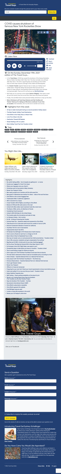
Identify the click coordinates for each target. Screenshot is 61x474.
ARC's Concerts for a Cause (14, 200)
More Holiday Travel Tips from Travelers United (19, 124)
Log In (54, 466)
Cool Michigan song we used (14, 289)
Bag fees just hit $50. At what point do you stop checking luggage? (25, 242)
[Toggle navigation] (54, 18)
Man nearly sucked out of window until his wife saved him (22, 192)
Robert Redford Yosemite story (15, 273)
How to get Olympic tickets (14, 263)
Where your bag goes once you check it (17, 186)
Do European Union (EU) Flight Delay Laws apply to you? (22, 246)
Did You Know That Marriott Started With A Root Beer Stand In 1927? (25, 244)
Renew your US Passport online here (16, 293)
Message (10, 398)
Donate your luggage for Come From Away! (18, 184)
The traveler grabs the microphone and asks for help (21, 215)
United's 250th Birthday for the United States (19, 213)
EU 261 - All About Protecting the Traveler (18, 219)
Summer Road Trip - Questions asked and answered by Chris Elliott (25, 221)
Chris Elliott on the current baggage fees (18, 196)
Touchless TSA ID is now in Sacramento (17, 227)
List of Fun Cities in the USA (14, 117)
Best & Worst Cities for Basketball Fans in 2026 (19, 236)
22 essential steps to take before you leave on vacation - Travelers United (27, 248)
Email (9, 385)
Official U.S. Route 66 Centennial (15, 267)
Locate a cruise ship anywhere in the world (18, 291)
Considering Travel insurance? (15, 211)
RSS (50, 65)
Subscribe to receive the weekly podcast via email (22, 414)
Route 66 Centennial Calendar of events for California (21, 225)
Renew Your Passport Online (14, 190)
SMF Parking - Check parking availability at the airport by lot (23, 275)
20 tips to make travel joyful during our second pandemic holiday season (26, 110)
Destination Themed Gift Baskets (16, 119)
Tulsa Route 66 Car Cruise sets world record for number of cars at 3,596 (26, 223)
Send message (10, 418)
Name (9, 378)
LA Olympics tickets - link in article (16, 217)
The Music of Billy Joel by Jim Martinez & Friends (20, 209)
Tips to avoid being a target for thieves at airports (20, 250)
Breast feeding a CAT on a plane (15, 121)
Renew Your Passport (12, 265)
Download (51, 59)
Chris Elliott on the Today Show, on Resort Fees (19, 114)
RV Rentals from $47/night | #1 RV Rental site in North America (23, 232)
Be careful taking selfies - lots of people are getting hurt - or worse (25, 182)
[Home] (11, 4)
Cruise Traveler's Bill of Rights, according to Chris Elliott (22, 203)
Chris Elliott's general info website (16, 287)
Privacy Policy (41, 466)
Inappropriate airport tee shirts (15, 230)
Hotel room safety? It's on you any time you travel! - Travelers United (25, 271)
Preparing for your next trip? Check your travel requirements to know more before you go (31, 269)
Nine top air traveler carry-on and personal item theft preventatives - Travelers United (30, 238)
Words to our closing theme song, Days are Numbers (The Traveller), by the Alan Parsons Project (21, 278)
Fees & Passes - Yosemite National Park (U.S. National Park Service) (25, 256)
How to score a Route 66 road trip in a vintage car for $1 (22, 234)
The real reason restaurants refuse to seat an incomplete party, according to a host (29, 254)
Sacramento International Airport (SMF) (17, 283)
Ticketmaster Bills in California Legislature (18, 198)
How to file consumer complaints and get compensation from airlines (25, 240)
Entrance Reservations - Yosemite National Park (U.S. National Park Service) (27, 261)
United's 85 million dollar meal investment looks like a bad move (24, 207)
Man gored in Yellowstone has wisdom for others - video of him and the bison (27, 194)
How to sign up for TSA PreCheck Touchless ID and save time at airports (26, 252)
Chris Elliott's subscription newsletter (17, 285)
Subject (10, 392)
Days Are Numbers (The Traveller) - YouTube (19, 281)
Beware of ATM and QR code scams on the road (20, 205)
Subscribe (52, 12)
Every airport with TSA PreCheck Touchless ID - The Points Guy (24, 259)
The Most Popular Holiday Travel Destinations (19, 112)
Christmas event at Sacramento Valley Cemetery (20, 188)
